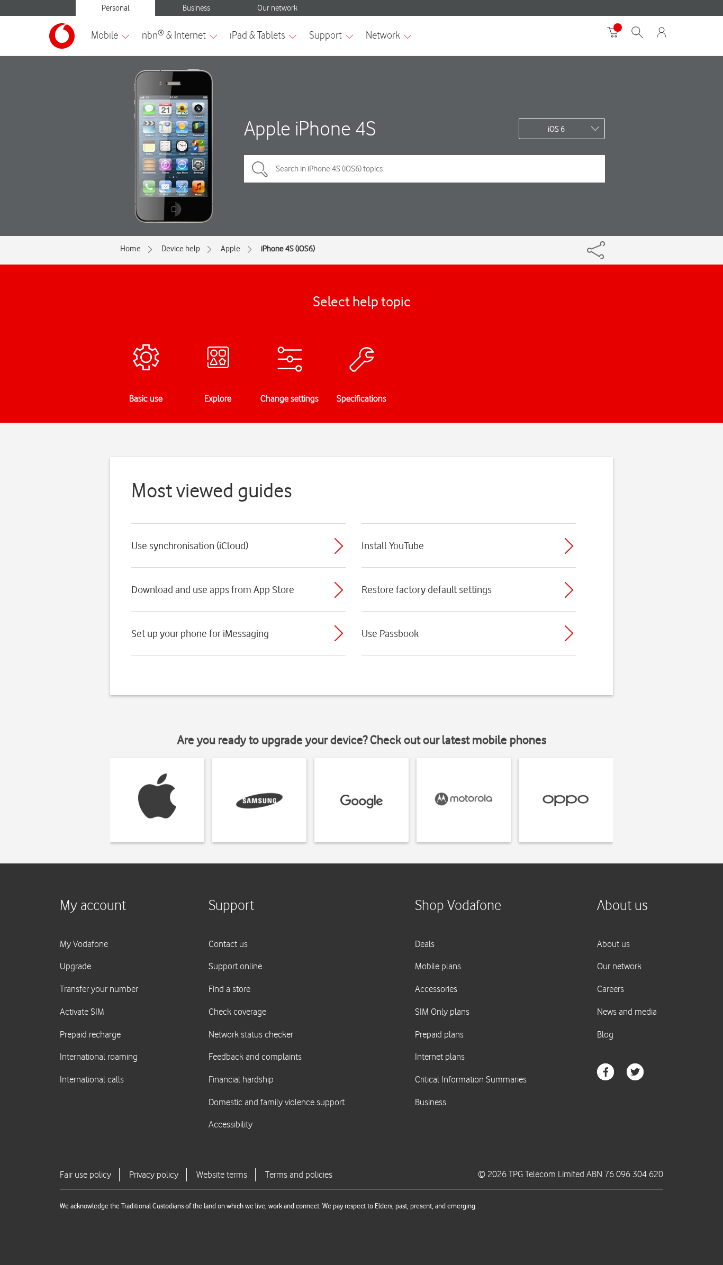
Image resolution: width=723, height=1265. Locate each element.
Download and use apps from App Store (212, 589)
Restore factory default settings (427, 589)
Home (130, 248)
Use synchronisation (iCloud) (189, 545)
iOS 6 (556, 129)
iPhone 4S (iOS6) (288, 248)
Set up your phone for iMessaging (200, 633)
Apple (230, 248)
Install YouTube (393, 545)
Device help (180, 248)
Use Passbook (390, 633)
